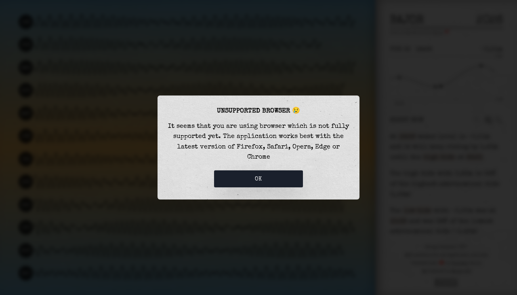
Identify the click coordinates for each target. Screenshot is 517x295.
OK (258, 179)
